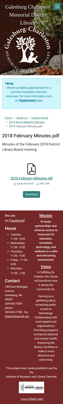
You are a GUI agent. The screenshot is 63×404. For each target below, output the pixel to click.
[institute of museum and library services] (31, 387)
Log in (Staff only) (32, 399)
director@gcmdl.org (17, 316)
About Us (21, 118)
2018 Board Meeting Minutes (27, 122)
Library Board (39, 118)
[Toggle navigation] (57, 6)
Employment (27, 100)
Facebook (16, 221)
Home (8, 118)
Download (31, 194)
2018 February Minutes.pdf (31, 178)
